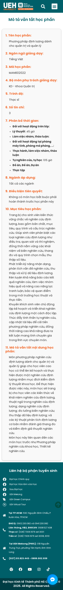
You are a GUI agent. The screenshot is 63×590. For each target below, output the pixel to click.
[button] (54, 6)
